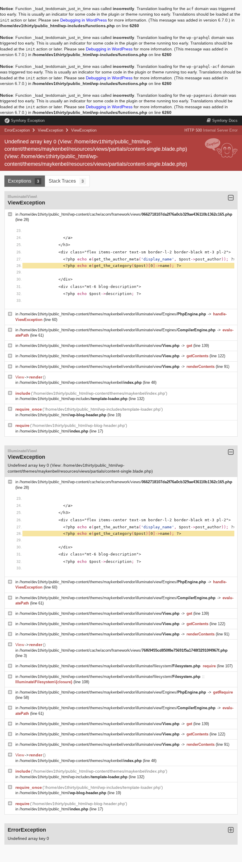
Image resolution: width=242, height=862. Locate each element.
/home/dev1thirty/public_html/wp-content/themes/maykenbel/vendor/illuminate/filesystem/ (109, 666)
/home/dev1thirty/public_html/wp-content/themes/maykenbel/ (80, 382)
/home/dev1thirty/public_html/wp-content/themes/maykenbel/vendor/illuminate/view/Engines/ (112, 314)
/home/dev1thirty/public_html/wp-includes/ (73, 398)
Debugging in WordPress (83, 20)
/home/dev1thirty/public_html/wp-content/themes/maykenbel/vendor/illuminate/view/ (99, 345)
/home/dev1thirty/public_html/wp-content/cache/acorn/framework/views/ (125, 214)
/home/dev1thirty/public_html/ (62, 415)
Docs (225, 120)
